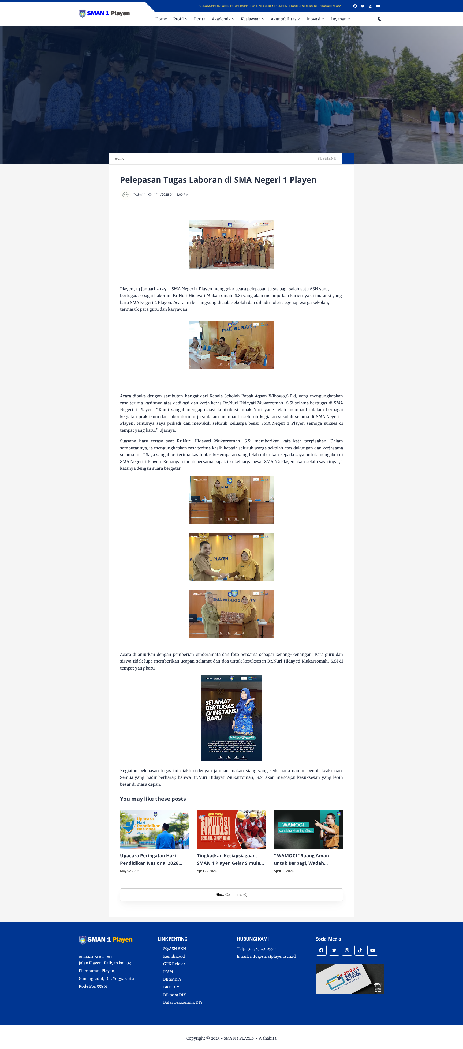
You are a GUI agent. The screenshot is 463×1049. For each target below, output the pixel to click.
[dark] (380, 19)
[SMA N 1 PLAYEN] (106, 13)
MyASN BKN (174, 948)
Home (119, 158)
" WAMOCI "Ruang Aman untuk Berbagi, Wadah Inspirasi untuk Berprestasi (304, 859)
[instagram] (370, 6)
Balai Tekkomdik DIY (183, 1002)
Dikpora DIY (174, 994)
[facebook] (355, 6)
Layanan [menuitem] (338, 19)
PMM (168, 971)
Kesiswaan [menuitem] (251, 19)
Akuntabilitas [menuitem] (283, 19)
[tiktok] (359, 950)
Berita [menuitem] (200, 19)
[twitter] (363, 6)
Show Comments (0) (231, 895)
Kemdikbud (174, 956)
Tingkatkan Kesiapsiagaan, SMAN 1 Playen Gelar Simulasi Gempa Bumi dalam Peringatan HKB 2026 (230, 859)
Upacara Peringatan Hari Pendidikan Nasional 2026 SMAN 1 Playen (149, 859)
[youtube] (378, 6)
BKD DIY (171, 987)
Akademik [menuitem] (221, 19)
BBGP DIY (172, 979)
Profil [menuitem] (178, 19)
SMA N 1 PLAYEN (239, 1038)
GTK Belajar (174, 963)
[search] (370, 19)
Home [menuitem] (161, 19)
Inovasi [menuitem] (313, 19)
